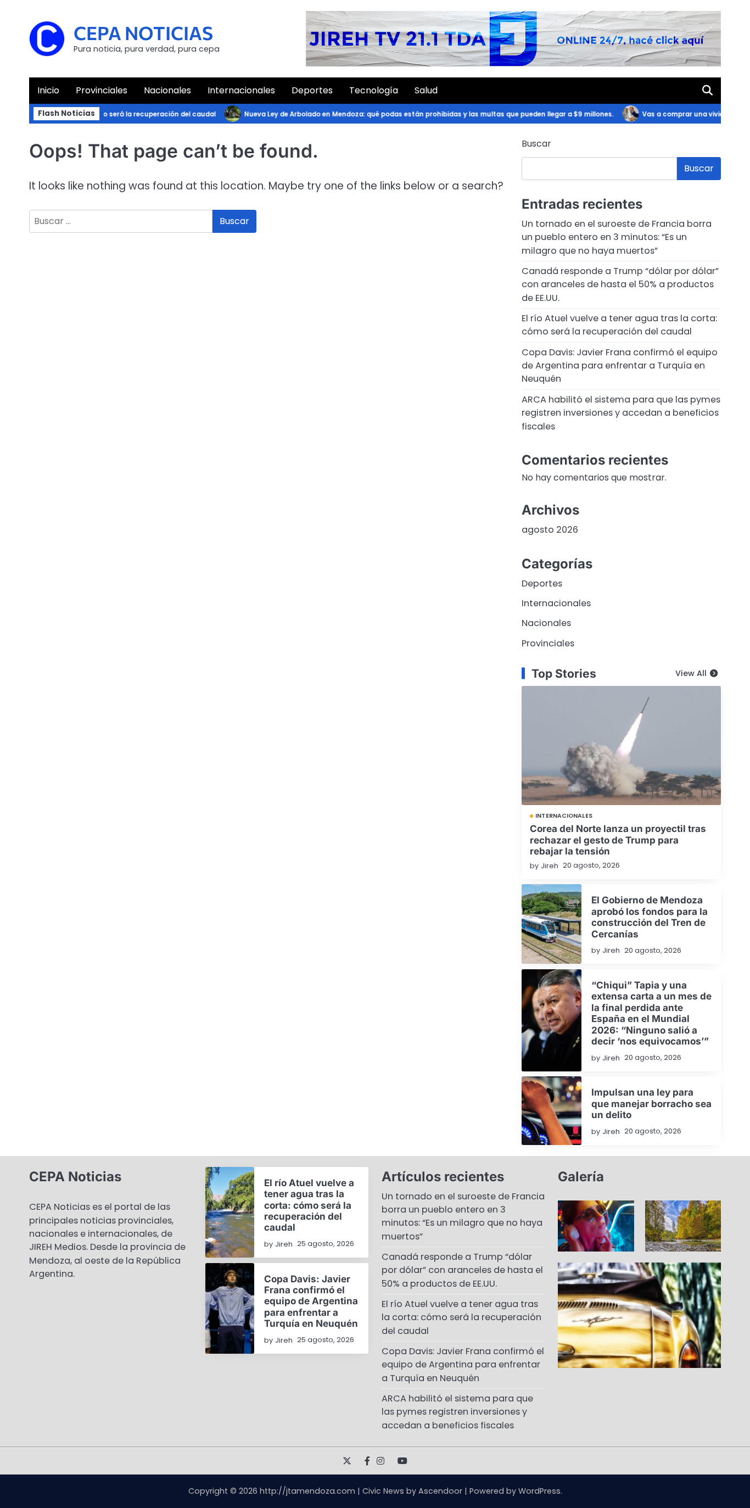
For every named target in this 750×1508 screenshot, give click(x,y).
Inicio (48, 90)
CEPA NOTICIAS (143, 32)
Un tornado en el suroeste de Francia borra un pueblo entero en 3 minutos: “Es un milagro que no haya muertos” (617, 237)
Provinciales (101, 90)
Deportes (312, 90)
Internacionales (241, 90)
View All (691, 673)
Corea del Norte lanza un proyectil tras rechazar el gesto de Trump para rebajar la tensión (618, 840)
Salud (426, 90)
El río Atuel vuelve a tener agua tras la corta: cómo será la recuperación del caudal (619, 325)
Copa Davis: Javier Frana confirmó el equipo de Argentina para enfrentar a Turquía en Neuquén (620, 366)
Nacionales (167, 90)
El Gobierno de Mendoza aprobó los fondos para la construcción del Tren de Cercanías (649, 916)
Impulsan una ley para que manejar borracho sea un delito (651, 1103)
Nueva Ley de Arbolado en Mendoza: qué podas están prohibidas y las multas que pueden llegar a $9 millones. (413, 114)
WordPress (539, 1490)
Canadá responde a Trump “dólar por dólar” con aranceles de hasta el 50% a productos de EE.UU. (620, 284)
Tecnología (373, 90)
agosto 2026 (550, 529)
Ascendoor (440, 1490)
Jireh (549, 865)
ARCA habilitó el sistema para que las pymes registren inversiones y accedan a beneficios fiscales (621, 413)
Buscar (536, 143)
